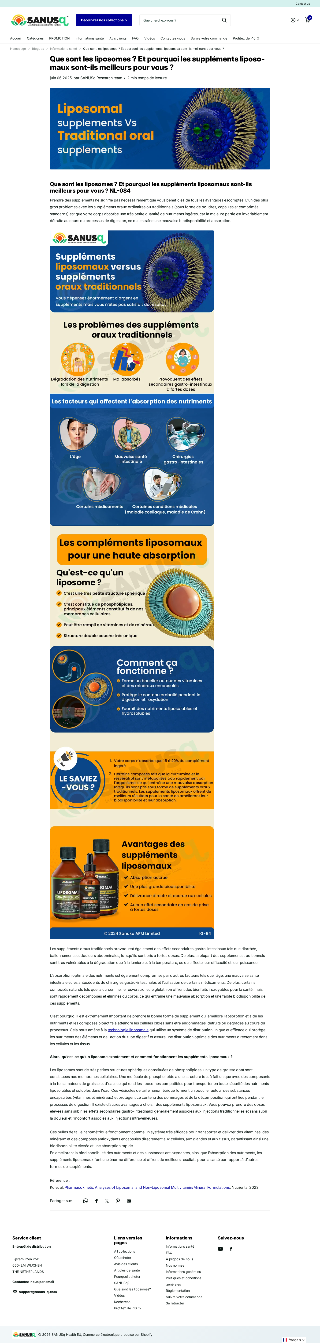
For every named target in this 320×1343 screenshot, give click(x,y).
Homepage (18, 48)
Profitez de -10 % (246, 38)
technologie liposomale (128, 1029)
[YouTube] (220, 1249)
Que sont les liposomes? (132, 1289)
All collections (124, 1251)
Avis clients (118, 38)
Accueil (15, 38)
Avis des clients (126, 1264)
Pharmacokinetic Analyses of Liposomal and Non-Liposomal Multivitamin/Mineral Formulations (147, 1187)
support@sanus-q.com (38, 1292)
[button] (294, 1340)
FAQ (135, 38)
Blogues (38, 48)
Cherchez (224, 20)
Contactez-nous (172, 38)
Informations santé (89, 38)
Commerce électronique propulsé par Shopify (118, 1334)
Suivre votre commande (209, 38)
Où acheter (122, 1258)
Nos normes (175, 1265)
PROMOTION (59, 38)
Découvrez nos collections (102, 20)
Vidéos (149, 38)
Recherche (122, 1302)
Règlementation (178, 1291)
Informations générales (183, 1272)
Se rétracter (175, 1303)
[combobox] (185, 20)
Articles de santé (127, 1270)
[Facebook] (231, 1249)
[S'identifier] (294, 20)
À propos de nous (179, 1259)
